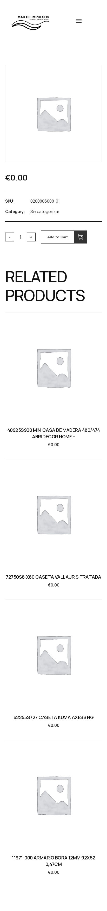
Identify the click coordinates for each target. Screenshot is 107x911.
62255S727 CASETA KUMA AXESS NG (54, 717)
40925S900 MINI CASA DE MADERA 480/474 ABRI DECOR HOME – (53, 433)
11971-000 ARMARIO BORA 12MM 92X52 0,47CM (53, 860)
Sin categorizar (44, 211)
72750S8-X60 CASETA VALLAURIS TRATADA (53, 577)
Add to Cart (57, 237)
